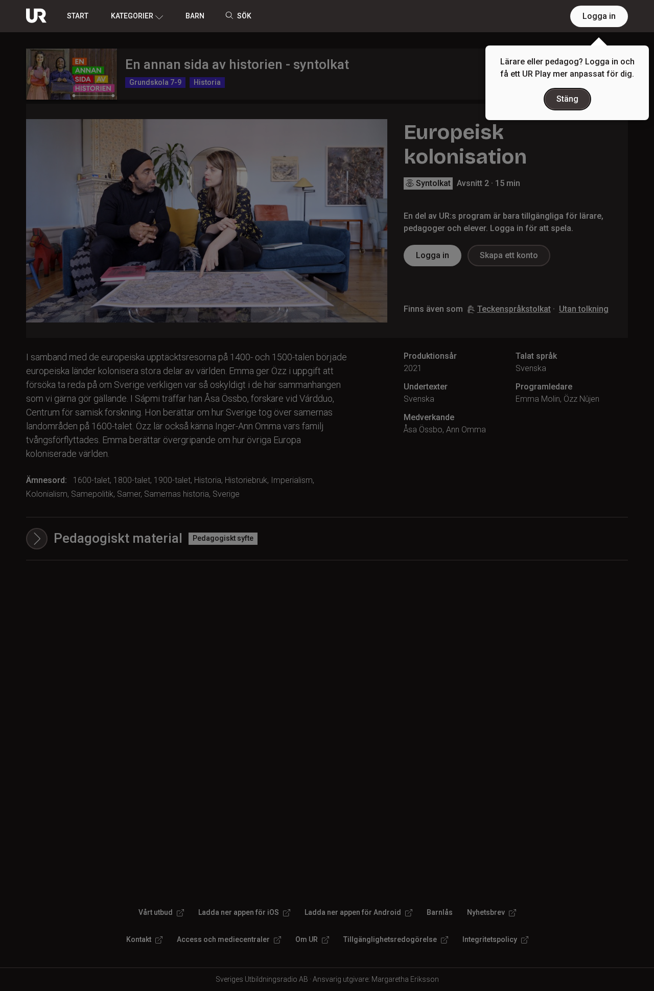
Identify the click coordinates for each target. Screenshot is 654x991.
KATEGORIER (132, 16)
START (77, 16)
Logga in (599, 16)
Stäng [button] (567, 99)
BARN (194, 16)
